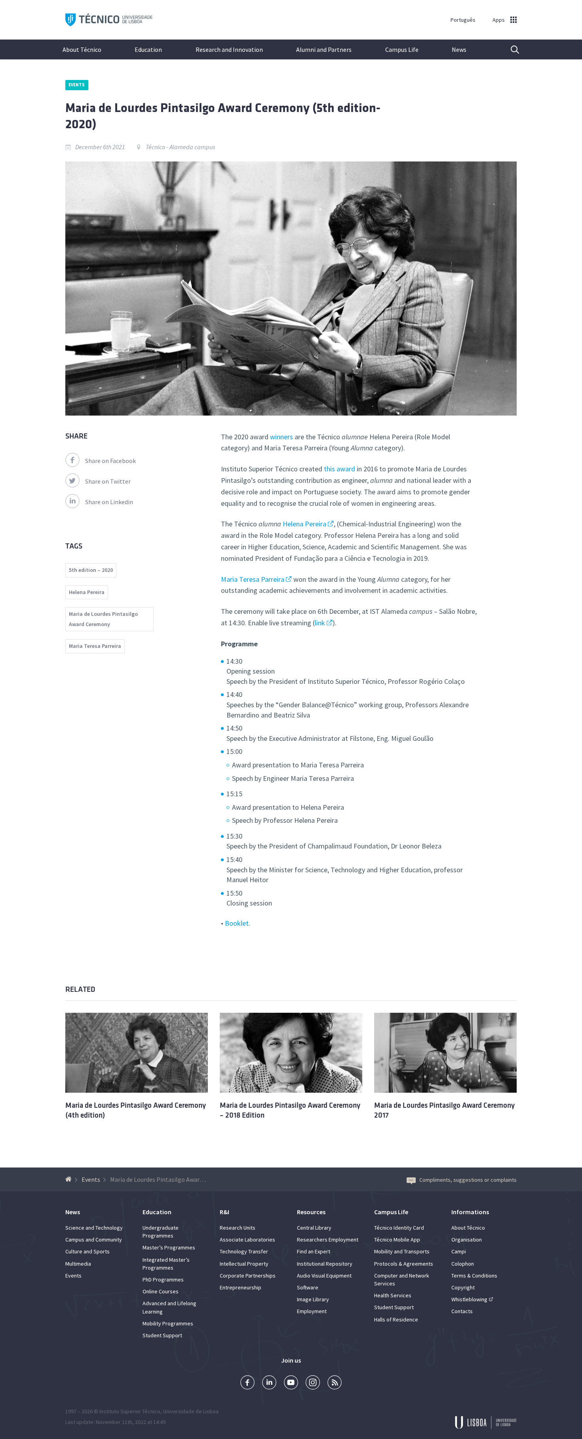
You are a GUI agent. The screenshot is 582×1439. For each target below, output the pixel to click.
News (459, 49)
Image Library (313, 1299)
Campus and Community (93, 1239)
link (320, 622)
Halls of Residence (396, 1319)
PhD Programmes (163, 1279)
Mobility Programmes (168, 1323)
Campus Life (401, 49)
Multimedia (78, 1263)
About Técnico (82, 49)
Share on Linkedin (109, 502)
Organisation (466, 1239)
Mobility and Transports (402, 1251)
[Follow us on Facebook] (247, 1383)
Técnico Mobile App (397, 1239)
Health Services (392, 1295)
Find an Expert (313, 1251)
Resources (311, 1212)
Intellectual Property (244, 1263)
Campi (458, 1251)
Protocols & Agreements (403, 1263)
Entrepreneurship (240, 1287)
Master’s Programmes (169, 1247)
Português (463, 19)
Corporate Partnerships (248, 1275)
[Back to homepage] (69, 1179)
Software (307, 1287)
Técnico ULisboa (108, 20)
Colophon (462, 1263)
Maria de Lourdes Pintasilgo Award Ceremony (103, 619)
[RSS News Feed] (334, 1383)
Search (510, 49)
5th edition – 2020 (91, 569)
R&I (224, 1212)
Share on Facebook (110, 461)
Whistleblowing (469, 1299)
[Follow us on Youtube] (291, 1383)
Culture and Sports (87, 1251)
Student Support (162, 1335)
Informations (470, 1212)
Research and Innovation (229, 49)
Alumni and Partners (324, 49)
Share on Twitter (108, 481)
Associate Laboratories (247, 1239)
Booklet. (237, 923)
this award (339, 468)
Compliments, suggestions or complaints (468, 1179)
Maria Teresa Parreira (252, 579)
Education (148, 49)
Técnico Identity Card (399, 1227)
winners (282, 436)
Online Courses (161, 1291)
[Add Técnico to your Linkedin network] (269, 1383)
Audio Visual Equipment (324, 1275)
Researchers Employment (327, 1239)
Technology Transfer (244, 1251)
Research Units (237, 1227)
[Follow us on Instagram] (312, 1383)
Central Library (314, 1227)
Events (76, 84)
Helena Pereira (304, 523)
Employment (312, 1311)
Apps (499, 19)
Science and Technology (94, 1227)
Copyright (463, 1287)
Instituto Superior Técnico (129, 1411)
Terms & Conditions (474, 1275)
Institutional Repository (324, 1263)
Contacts (462, 1311)
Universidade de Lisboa (191, 1411)
